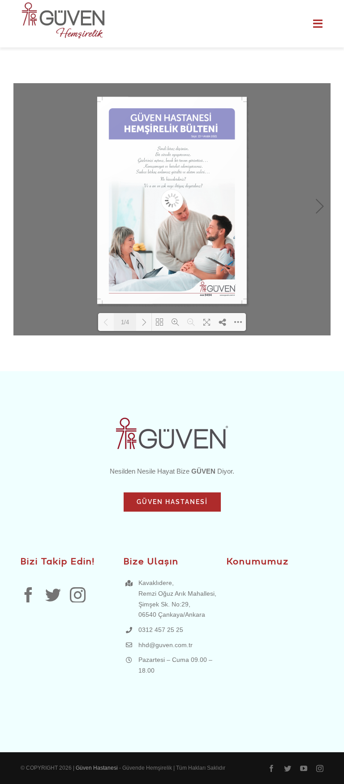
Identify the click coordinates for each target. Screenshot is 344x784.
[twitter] (53, 594)
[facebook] (28, 594)
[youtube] (303, 768)
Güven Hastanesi (97, 768)
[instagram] (78, 594)
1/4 (125, 322)
